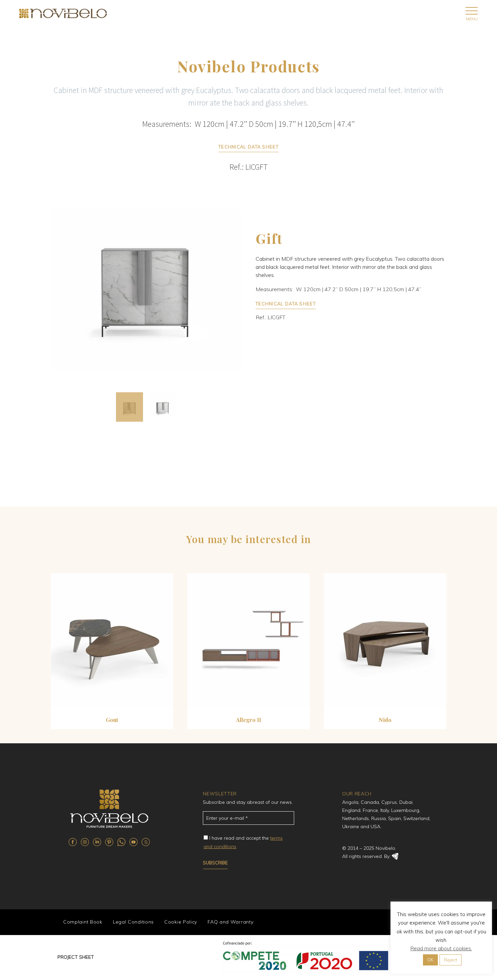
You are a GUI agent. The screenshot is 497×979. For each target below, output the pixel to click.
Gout (112, 719)
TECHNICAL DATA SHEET (248, 146)
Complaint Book (82, 922)
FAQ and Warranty (230, 922)
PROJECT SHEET (75, 957)
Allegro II (248, 719)
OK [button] (430, 959)
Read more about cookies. (441, 948)
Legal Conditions (133, 922)
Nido (385, 719)
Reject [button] (450, 959)
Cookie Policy (180, 922)
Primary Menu (472, 10)
